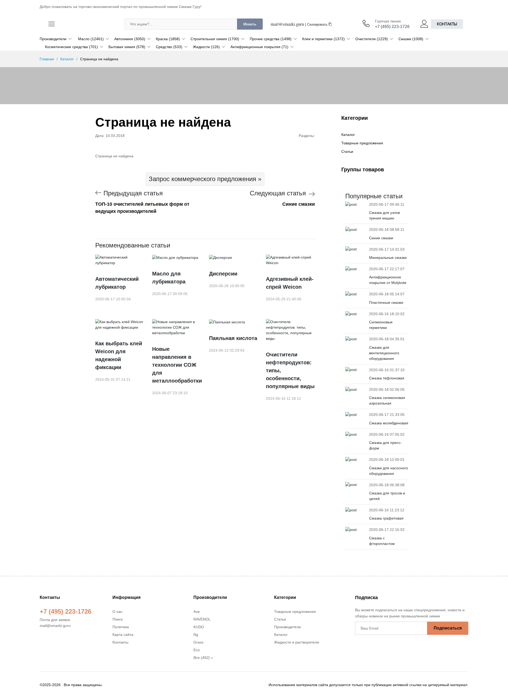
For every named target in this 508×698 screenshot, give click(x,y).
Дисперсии (223, 274)
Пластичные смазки (386, 302)
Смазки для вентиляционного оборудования (384, 353)
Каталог (67, 59)
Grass (198, 642)
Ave (196, 611)
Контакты (447, 24)
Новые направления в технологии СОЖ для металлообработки (176, 365)
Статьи (347, 151)
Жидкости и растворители (296, 642)
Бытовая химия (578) (126, 47)
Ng (195, 634)
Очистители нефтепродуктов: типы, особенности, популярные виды (290, 370)
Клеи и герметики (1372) (323, 39)
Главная (47, 59)
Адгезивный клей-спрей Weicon (290, 283)
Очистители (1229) (371, 39)
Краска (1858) (168, 39)
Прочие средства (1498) (271, 39)
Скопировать (318, 24)
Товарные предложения (362, 143)
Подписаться (448, 628)
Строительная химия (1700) (214, 39)
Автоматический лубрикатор (117, 283)
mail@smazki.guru (287, 24)
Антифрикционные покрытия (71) (259, 47)
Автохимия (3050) (129, 39)
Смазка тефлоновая (386, 378)
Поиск (117, 619)
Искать (249, 24)
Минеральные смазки (388, 257)
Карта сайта (122, 634)
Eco (196, 650)
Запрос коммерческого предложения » (205, 178)
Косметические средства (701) (71, 47)
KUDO (198, 627)
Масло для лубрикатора (168, 277)
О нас (117, 611)
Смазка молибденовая (388, 423)
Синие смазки (381, 238)
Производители (53, 39)
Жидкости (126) (206, 47)
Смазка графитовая (386, 518)
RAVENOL (202, 619)
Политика (120, 627)
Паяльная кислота (233, 338)
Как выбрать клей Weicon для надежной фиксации (118, 355)
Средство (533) (169, 47)
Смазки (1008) (410, 39)
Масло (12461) (91, 39)
